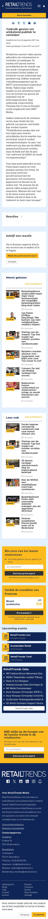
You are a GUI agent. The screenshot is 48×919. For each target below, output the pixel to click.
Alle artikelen (33, 283)
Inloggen (12, 261)
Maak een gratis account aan (21, 255)
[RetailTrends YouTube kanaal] (20, 782)
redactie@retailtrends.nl (22, 868)
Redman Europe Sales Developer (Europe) (25, 684)
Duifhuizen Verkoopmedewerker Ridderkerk (25, 699)
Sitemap (28, 895)
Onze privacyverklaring (13, 824)
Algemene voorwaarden (13, 828)
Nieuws (27, 884)
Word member (24, 15)
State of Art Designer (17, 680)
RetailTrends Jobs (24, 708)
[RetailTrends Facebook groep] (8, 782)
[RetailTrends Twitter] (14, 782)
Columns (28, 887)
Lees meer (7, 909)
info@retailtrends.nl (21, 864)
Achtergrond (8, 884)
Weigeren (24, 914)
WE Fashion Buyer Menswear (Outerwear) (25, 673)
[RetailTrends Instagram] (33, 782)
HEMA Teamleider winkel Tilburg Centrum (25, 677)
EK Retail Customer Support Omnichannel (25, 703)
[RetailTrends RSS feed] (27, 782)
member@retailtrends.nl (26, 871)
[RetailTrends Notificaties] (40, 782)
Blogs (4, 887)
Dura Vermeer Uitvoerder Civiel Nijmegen (25, 695)
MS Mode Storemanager (18, 688)
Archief (5, 895)
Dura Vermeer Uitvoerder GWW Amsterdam (25, 692)
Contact (5, 892)
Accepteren (38, 914)
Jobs (4, 889)
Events (27, 889)
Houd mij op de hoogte (23, 573)
